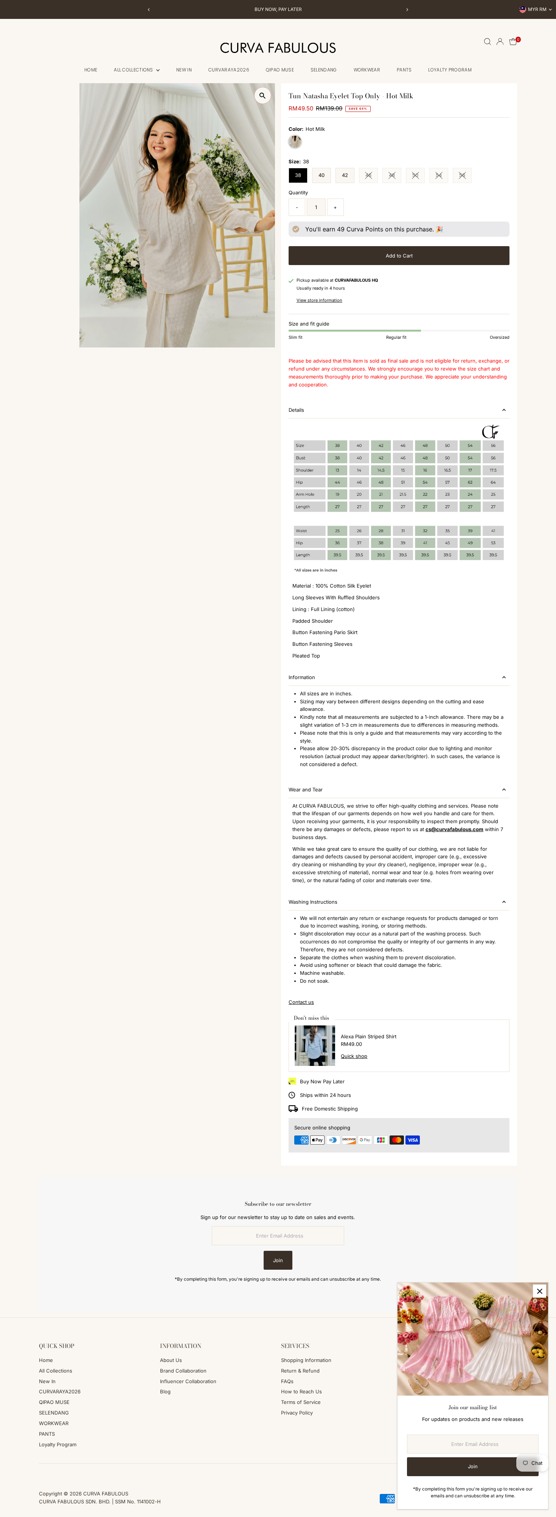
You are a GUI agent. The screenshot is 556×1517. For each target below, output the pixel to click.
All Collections (134, 70)
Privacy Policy (297, 1413)
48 (395, 176)
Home (90, 70)
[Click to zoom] (262, 95)
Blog (165, 1391)
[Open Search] (487, 41)
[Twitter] (72, 1473)
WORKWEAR (367, 70)
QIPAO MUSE (280, 70)
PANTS (404, 70)
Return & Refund (300, 1371)
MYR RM (537, 9)
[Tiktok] (62, 1473)
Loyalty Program (450, 70)
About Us (171, 1360)
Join (278, 1260)
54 (442, 176)
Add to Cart (399, 256)
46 (371, 176)
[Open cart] (513, 41)
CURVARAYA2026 (228, 70)
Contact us (301, 1002)
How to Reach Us (301, 1391)
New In (184, 70)
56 (465, 176)
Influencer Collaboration (188, 1381)
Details (296, 410)
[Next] (407, 9)
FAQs (287, 1381)
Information (302, 677)
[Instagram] (51, 1473)
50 (418, 176)
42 (345, 175)
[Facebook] (42, 1473)
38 (298, 175)
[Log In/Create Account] (500, 41)
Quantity (298, 192)
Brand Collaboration (183, 1371)
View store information (319, 300)
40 (321, 175)
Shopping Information (306, 1360)
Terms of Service (301, 1402)
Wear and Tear (306, 789)
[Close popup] (539, 1291)
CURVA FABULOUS (105, 1494)
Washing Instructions (313, 902)
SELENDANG (324, 70)
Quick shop (354, 1056)
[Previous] (149, 9)
